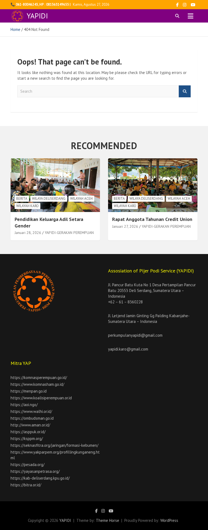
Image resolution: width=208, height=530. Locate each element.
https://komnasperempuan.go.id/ (39, 377)
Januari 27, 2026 (125, 226)
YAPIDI (37, 15)
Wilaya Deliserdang (49, 198)
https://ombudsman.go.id (32, 418)
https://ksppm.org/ (27, 438)
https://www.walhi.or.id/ (31, 411)
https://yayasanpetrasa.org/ (35, 471)
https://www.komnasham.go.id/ (37, 384)
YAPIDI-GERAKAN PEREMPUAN (69, 232)
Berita (21, 198)
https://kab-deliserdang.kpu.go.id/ (40, 478)
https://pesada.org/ (27, 464)
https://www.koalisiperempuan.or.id (41, 397)
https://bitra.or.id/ (26, 484)
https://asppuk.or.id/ (28, 431)
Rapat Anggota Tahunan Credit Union (152, 219)
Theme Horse (107, 520)
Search (185, 91)
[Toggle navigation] (190, 16)
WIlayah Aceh (81, 198)
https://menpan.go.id (29, 391)
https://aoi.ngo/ (24, 404)
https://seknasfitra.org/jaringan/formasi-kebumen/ (54, 445)
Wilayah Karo (27, 206)
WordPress (169, 520)
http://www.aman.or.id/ (30, 425)
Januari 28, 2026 (28, 232)
